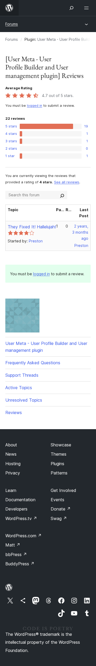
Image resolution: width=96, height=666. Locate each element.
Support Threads (21, 375)
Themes (58, 454)
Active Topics (18, 387)
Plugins (57, 463)
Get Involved (63, 490)
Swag (59, 518)
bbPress (16, 554)
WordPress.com (23, 535)
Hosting (13, 463)
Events (57, 499)
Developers (16, 509)
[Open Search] (71, 8)
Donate (61, 509)
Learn (10, 490)
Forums (11, 24)
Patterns (59, 473)
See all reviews (66, 182)
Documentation (20, 499)
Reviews (13, 412)
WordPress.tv (21, 518)
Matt (12, 545)
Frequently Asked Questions (32, 362)
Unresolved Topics (23, 400)
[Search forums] (62, 195)
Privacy (12, 473)
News (11, 454)
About (11, 444)
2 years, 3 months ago (80, 232)
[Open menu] (87, 8)
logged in (34, 106)
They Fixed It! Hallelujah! (32, 226)
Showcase (61, 444)
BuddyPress (19, 563)
